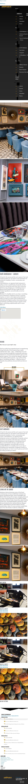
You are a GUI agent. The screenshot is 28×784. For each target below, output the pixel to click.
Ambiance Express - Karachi (6, 758)
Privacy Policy (18, 777)
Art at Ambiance (4, 761)
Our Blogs (2, 762)
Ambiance (2, 3)
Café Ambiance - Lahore (5, 757)
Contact (2, 763)
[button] (4, 610)
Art (16, 44)
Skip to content (3, 0)
